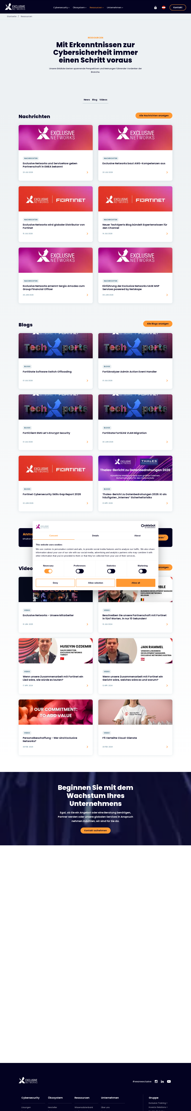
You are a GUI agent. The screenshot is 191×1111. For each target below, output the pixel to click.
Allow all (136, 582)
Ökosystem (55, 1098)
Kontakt (177, 7)
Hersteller (52, 1107)
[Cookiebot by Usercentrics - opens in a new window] (143, 526)
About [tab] (137, 535)
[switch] (80, 571)
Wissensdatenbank (84, 1107)
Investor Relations (157, 1107)
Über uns (105, 1107)
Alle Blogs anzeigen (158, 323)
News (87, 99)
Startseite (13, 16)
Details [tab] (95, 535)
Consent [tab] (53, 535)
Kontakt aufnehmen (95, 830)
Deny (55, 582)
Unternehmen (110, 1098)
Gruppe (153, 1098)
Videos (103, 99)
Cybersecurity (30, 1098)
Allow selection (95, 582)
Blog (94, 99)
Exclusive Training (157, 1103)
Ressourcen (26, 16)
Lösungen (26, 1107)
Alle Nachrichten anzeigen (154, 115)
